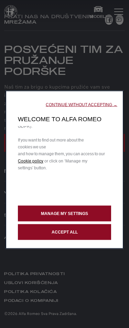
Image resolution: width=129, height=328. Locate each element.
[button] (81, 104)
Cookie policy (30, 160)
